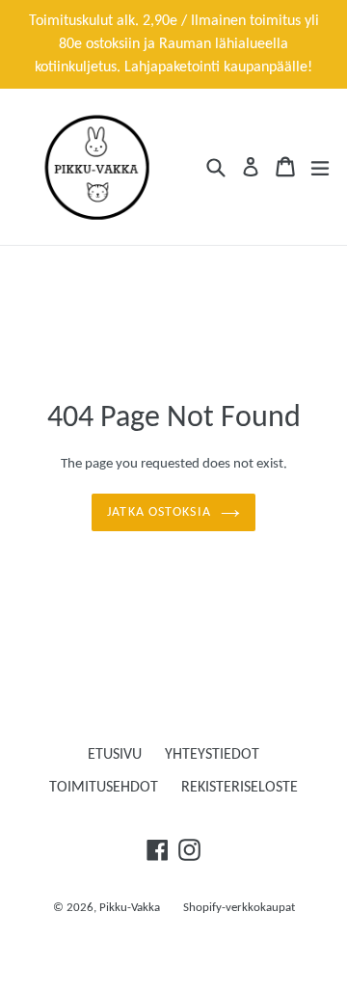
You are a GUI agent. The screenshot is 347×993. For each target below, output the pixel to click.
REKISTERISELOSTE (239, 787)
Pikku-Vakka (129, 907)
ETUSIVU (115, 755)
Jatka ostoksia (159, 512)
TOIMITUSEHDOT (103, 787)
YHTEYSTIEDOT (212, 755)
